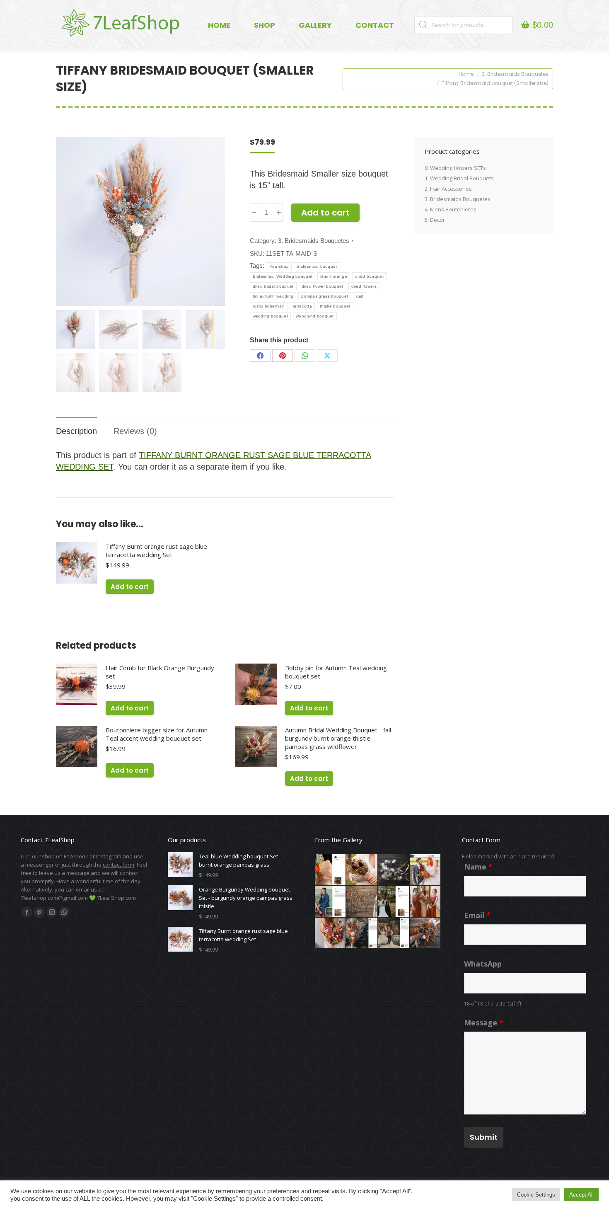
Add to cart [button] (130, 586)
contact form (118, 864)
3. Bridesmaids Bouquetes (313, 240)
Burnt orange (333, 276)
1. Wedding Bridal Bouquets (459, 178)
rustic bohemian (269, 306)
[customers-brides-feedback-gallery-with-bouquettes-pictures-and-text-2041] (394, 902)
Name (478, 867)
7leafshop (279, 266)
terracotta (302, 306)
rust (359, 296)
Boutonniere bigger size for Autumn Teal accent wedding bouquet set (157, 734)
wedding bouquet (270, 316)
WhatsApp (483, 964)
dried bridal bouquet (273, 286)
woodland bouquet (315, 316)
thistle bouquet (335, 306)
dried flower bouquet (322, 286)
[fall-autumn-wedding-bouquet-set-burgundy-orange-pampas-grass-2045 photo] (362, 902)
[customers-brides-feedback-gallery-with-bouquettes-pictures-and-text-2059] (394, 933)
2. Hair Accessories (448, 188)
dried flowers (364, 286)
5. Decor (435, 219)
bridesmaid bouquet (317, 266)
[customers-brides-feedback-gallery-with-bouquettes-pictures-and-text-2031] (330, 870)
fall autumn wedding (273, 296)
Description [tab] (76, 431)
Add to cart (325, 212)
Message (483, 1022)
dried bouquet (369, 276)
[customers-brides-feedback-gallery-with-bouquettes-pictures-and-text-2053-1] (362, 933)
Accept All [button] (581, 1195)
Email (477, 915)
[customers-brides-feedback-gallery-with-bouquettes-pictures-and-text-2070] (362, 870)
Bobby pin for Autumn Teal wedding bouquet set (336, 672)
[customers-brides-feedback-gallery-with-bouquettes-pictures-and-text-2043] (330, 902)
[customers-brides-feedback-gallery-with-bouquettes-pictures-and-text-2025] (425, 870)
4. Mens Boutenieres (450, 209)
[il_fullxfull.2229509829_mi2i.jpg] (394, 870)
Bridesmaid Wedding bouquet (283, 276)
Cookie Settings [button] (536, 1195)
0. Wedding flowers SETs (455, 168)
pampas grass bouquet (324, 296)
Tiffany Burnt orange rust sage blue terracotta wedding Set (156, 550)
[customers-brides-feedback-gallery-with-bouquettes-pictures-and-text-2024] (425, 902)
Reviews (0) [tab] (135, 431)
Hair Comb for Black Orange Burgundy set (160, 672)
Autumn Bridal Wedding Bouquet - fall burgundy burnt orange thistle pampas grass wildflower (338, 738)
